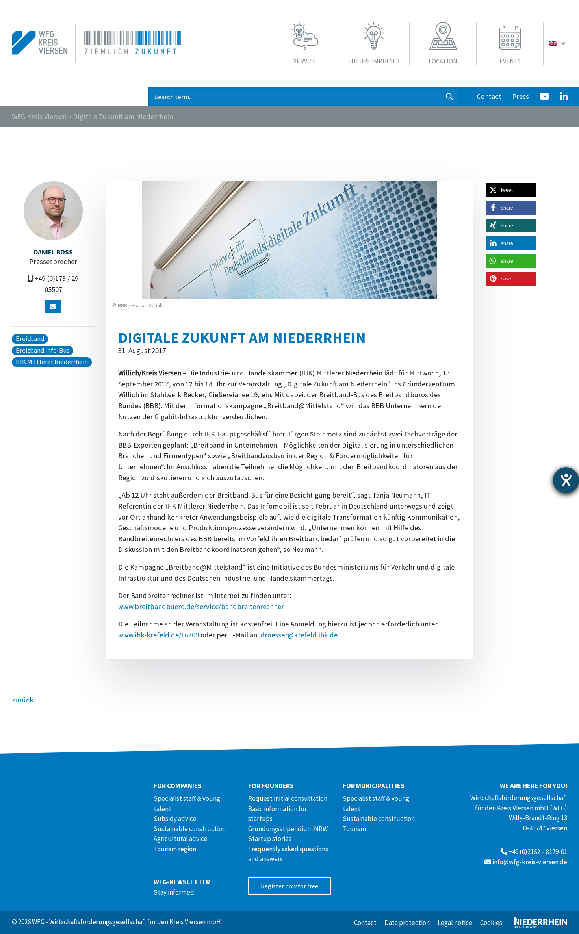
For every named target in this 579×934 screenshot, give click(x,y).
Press (520, 96)
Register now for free (289, 886)
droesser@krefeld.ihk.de (299, 634)
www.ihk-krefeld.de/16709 (158, 634)
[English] (558, 43)
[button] (511, 190)
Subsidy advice (175, 818)
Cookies (491, 922)
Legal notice (455, 922)
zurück (22, 699)
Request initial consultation (287, 798)
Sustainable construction (190, 828)
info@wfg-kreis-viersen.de (529, 862)
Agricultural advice (181, 838)
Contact (489, 96)
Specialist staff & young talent (187, 803)
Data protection (407, 922)
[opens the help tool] (566, 480)
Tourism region (175, 849)
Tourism (354, 828)
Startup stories (269, 838)
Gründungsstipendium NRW (288, 828)
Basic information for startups (277, 813)
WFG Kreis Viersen (39, 116)
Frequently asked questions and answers (288, 854)
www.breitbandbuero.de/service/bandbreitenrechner (201, 606)
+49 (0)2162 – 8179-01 (537, 851)
